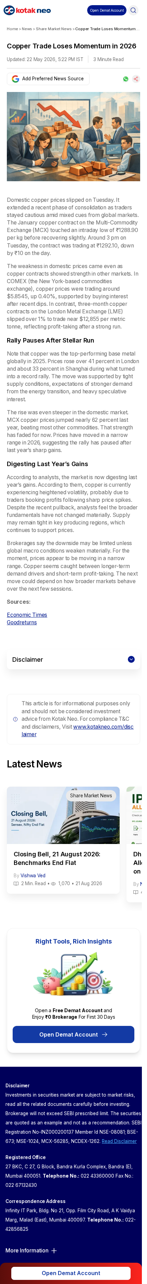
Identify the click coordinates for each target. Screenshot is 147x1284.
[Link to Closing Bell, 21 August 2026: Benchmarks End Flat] (63, 840)
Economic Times (27, 615)
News (27, 28)
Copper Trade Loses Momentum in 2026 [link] (107, 28)
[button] (107, 10)
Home (12, 28)
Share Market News (54, 28)
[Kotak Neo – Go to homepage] (27, 10)
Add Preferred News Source (53, 78)
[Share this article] (136, 79)
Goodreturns (22, 622)
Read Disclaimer (119, 1141)
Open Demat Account (68, 1034)
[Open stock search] (133, 10)
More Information (27, 1250)
